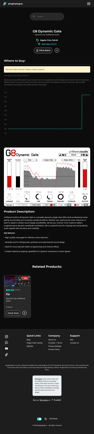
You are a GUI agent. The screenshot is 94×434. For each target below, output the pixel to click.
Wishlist (30, 346)
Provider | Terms (55, 343)
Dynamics (39, 35)
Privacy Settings (54, 346)
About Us (52, 340)
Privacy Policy (54, 349)
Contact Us (74, 343)
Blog (28, 340)
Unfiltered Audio (52, 35)
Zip (8, 294)
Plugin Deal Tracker (35, 343)
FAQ (71, 340)
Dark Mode (51, 419)
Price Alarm (43, 50)
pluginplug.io (15, 3)
